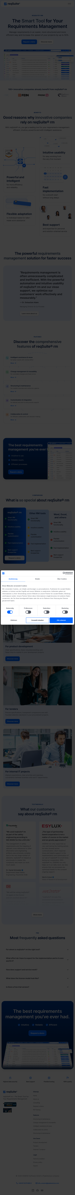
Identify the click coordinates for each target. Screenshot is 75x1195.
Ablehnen (13, 620)
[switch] (28, 612)
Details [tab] (37, 579)
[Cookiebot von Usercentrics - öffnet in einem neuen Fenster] (64, 573)
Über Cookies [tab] (62, 579)
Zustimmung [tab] (13, 579)
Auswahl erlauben (37, 620)
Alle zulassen (61, 620)
